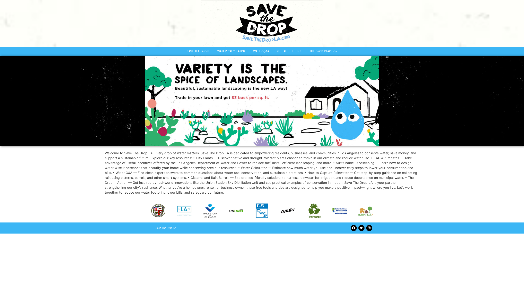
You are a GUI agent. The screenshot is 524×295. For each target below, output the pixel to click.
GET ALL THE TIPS (289, 51)
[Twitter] (361, 228)
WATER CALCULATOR (231, 51)
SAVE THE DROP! (198, 51)
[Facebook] (354, 228)
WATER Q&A (261, 51)
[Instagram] (369, 228)
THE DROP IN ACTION (323, 51)
